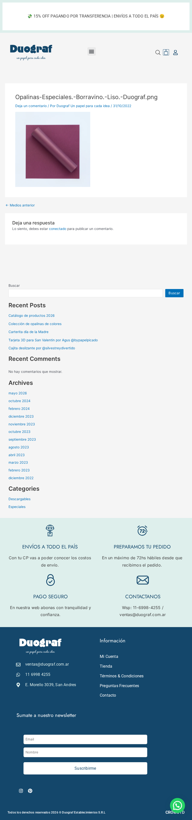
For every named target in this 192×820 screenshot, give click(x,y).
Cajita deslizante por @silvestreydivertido (41, 348)
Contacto (108, 695)
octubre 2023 (19, 432)
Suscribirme (85, 768)
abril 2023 (16, 455)
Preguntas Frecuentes (119, 685)
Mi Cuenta (109, 656)
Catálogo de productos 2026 (31, 316)
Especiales (17, 507)
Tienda (106, 666)
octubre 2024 (19, 401)
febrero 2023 (19, 470)
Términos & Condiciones (122, 676)
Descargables (19, 499)
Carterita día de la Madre (28, 332)
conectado (57, 229)
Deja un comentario (31, 106)
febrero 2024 (19, 409)
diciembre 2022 (21, 478)
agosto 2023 (18, 447)
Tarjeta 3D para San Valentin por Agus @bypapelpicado (53, 340)
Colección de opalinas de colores (35, 324)
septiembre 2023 (22, 439)
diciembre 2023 (21, 416)
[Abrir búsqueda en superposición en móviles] (158, 52)
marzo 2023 (18, 462)
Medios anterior (20, 205)
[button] (92, 51)
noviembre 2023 (21, 424)
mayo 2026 (17, 393)
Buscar (14, 286)
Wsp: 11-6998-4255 (141, 607)
